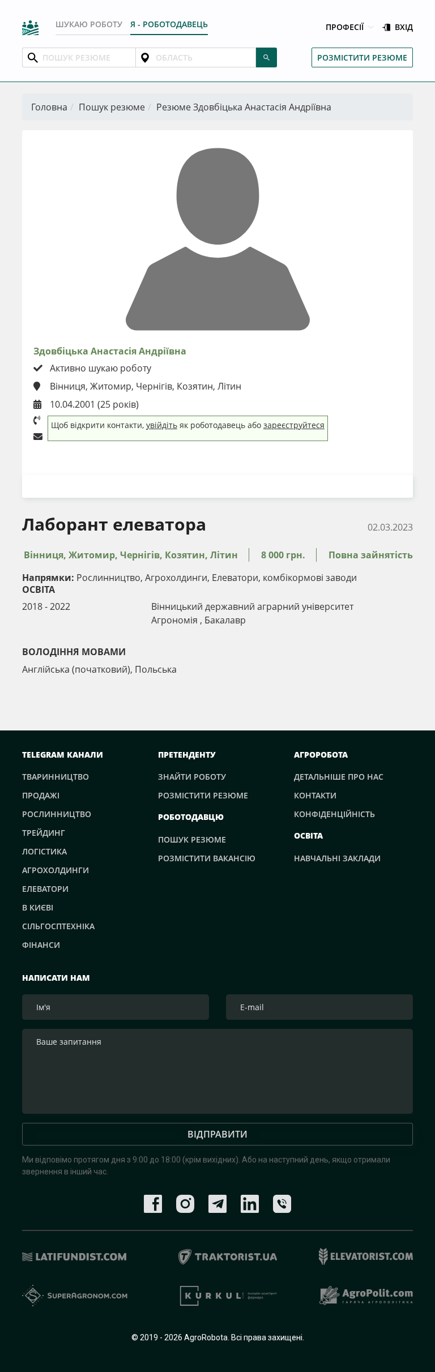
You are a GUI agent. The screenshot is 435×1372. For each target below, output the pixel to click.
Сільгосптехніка (58, 926)
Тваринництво (55, 776)
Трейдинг (43, 832)
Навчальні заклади (337, 858)
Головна (49, 107)
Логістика (44, 851)
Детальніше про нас (338, 776)
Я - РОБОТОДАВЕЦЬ (169, 24)
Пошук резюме (112, 107)
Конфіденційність (334, 814)
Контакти (315, 795)
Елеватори (45, 888)
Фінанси (41, 944)
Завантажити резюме (218, 486)
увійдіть (161, 425)
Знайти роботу (192, 776)
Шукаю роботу (89, 24)
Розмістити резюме (362, 57)
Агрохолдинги (55, 870)
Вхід (404, 27)
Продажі (40, 795)
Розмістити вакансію (206, 858)
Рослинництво (56, 814)
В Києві (37, 907)
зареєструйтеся (294, 425)
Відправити (217, 1134)
